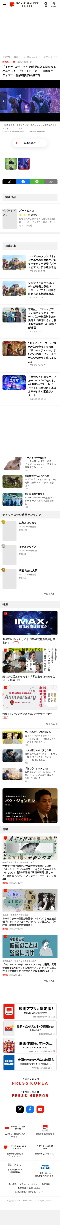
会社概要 (12, 1184)
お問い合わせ (35, 1188)
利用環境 (22, 1188)
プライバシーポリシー (29, 1184)
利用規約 (46, 1184)
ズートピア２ (26, 210)
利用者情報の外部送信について (29, 1192)
